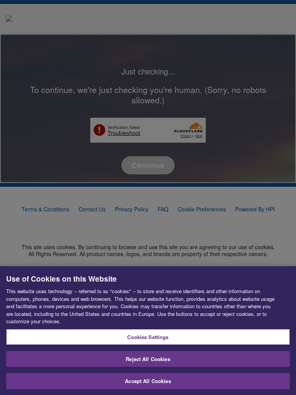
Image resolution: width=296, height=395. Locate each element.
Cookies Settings (147, 337)
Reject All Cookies (148, 359)
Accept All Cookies (148, 381)
